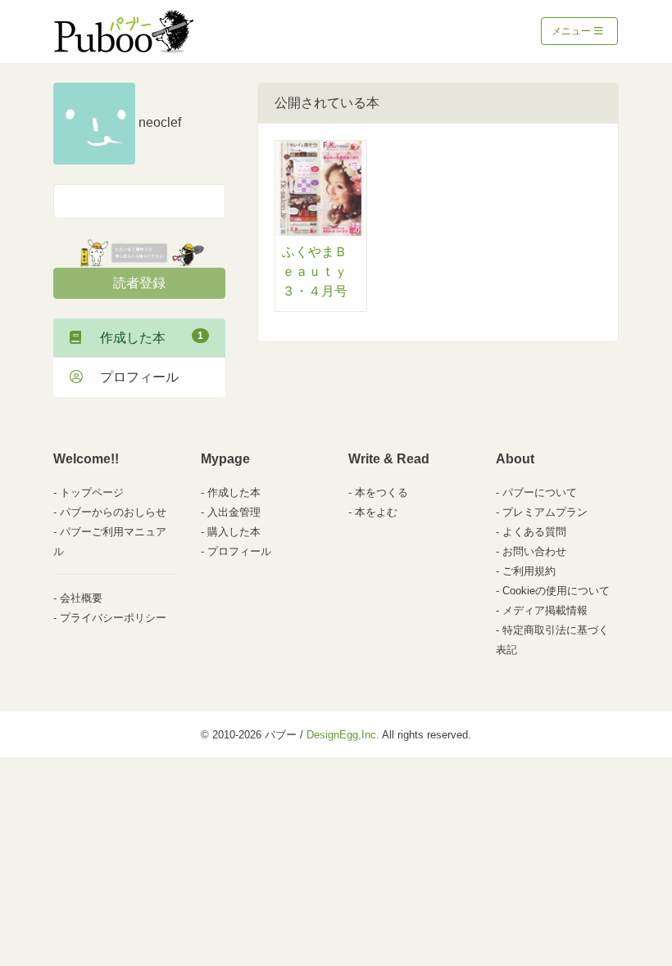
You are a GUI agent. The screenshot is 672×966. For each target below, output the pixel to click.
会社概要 (81, 598)
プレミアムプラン (545, 512)
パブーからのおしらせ (113, 512)
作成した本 (145, 337)
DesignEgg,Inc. (342, 735)
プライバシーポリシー (113, 618)
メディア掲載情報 (545, 610)
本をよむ (376, 512)
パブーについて (539, 492)
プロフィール (133, 377)
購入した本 (234, 532)
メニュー (572, 31)
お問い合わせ (534, 551)
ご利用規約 (529, 571)
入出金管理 (234, 512)
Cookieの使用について (556, 591)
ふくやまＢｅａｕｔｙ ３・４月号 (314, 271)
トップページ (92, 492)
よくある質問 (534, 532)
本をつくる (381, 492)
